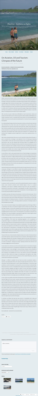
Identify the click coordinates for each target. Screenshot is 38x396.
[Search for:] (7, 366)
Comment (33, 350)
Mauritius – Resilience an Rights (19, 24)
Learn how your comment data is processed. (22, 354)
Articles (16, 63)
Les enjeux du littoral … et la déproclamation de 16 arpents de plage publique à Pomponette (23, 334)
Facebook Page (5, 358)
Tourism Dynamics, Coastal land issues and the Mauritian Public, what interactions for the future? (15, 333)
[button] (7, 381)
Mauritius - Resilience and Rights (8, 63)
